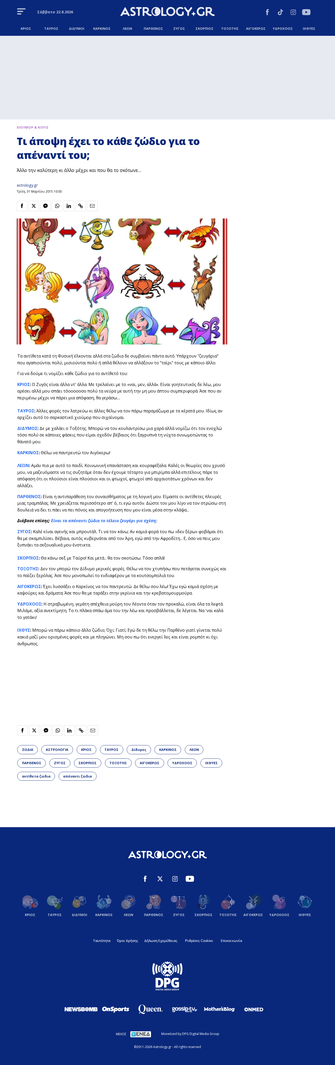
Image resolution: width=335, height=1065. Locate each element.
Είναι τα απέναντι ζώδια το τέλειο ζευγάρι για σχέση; (104, 520)
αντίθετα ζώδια (36, 776)
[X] (160, 879)
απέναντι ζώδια (77, 776)
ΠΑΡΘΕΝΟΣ (29, 496)
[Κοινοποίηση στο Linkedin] (69, 206)
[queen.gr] (150, 1009)
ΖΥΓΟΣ (24, 531)
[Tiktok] (280, 13)
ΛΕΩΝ (23, 465)
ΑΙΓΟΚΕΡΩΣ (29, 586)
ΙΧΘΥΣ (23, 630)
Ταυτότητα (101, 940)
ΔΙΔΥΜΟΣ (27, 428)
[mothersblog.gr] (219, 1009)
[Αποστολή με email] (92, 206)
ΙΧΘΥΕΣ (211, 763)
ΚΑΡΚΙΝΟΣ (28, 453)
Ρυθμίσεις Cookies (199, 941)
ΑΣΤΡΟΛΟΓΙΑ (57, 749)
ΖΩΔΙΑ (27, 749)
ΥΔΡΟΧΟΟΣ (29, 604)
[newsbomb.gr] (81, 1009)
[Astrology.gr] (167, 12)
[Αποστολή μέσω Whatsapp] (57, 206)
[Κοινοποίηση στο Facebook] (22, 206)
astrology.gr (27, 185)
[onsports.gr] (115, 1009)
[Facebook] (267, 13)
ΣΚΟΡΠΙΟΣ (28, 558)
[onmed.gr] (254, 1009)
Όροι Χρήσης (127, 940)
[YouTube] (306, 13)
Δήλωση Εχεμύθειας (160, 940)
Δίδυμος (138, 749)
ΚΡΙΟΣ (23, 384)
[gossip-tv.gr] (185, 1009)
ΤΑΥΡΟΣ (25, 411)
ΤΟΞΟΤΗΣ (27, 569)
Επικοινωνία (231, 940)
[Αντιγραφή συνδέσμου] (80, 206)
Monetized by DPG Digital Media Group (190, 1034)
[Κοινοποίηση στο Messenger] (45, 206)
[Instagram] (293, 13)
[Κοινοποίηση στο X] (34, 206)
